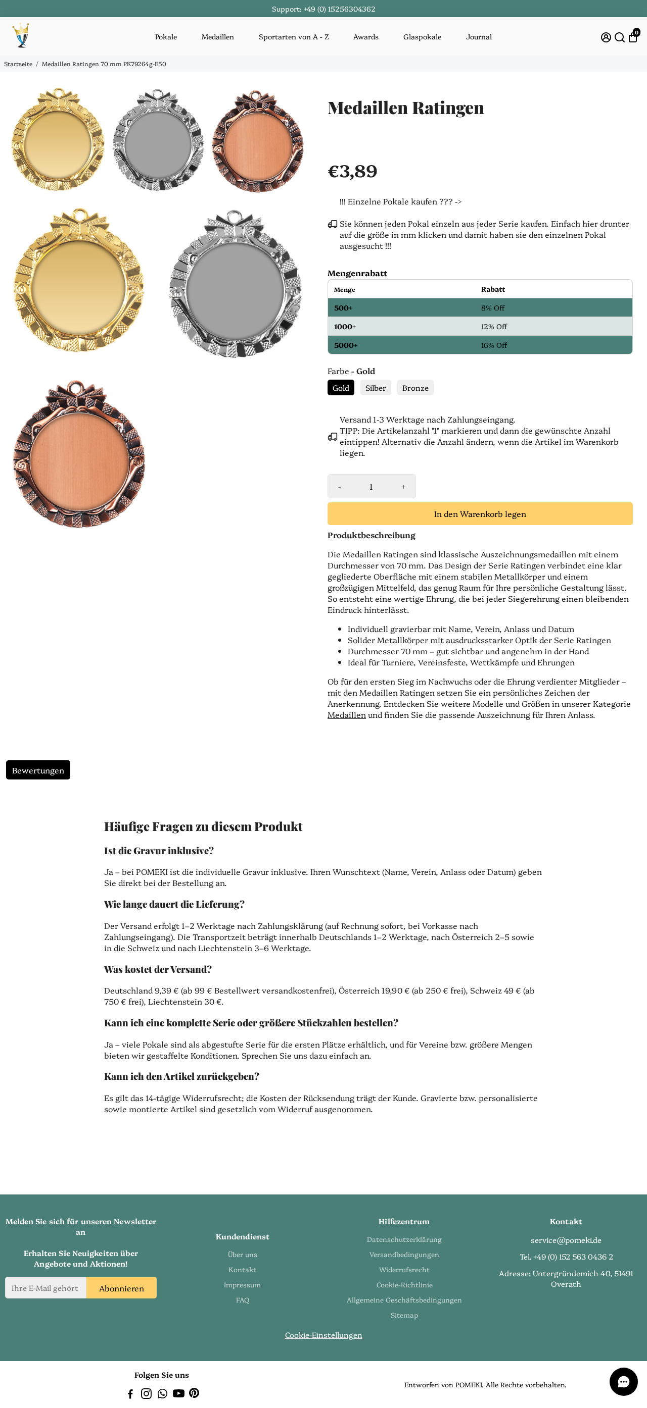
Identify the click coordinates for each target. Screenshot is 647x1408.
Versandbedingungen (404, 1254)
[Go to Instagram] (146, 1394)
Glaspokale (422, 36)
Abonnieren (121, 1287)
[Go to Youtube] (178, 1394)
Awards (366, 36)
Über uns (242, 1254)
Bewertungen (38, 769)
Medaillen (218, 36)
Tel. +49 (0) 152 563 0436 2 (566, 1256)
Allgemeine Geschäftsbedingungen (404, 1299)
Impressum (242, 1284)
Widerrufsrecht (404, 1269)
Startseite (18, 63)
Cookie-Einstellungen (323, 1334)
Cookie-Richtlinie (405, 1284)
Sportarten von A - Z (294, 36)
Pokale (166, 36)
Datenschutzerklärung (404, 1238)
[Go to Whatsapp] (162, 1394)
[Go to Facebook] (130, 1394)
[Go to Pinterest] (194, 1394)
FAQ (242, 1299)
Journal (479, 36)
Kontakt (242, 1269)
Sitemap (404, 1314)
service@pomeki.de (566, 1239)
